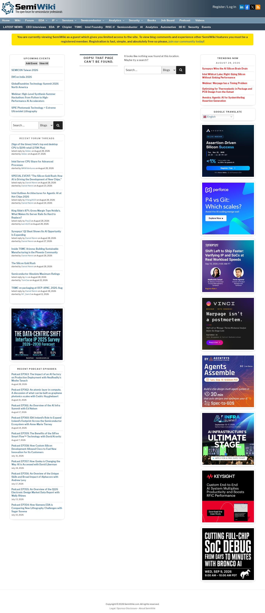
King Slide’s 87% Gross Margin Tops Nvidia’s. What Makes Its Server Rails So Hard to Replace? (36, 214)
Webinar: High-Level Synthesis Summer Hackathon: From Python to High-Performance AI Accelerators (33, 97)
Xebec (28, 151)
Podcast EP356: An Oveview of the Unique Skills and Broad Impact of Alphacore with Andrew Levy (35, 477)
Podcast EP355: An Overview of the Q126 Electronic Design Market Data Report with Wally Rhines (35, 492)
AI (141, 27)
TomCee (25, 280)
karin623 (25, 224)
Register (219, 7)
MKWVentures (28, 168)
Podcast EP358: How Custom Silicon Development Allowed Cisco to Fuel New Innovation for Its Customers (33, 449)
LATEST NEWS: (13, 27)
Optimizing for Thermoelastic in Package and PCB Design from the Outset (227, 90)
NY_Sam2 (26, 294)
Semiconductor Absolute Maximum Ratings (35, 273)
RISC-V (110, 27)
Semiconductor (91, 20)
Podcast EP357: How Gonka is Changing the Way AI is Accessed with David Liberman (35, 463)
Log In (231, 7)
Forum (29, 20)
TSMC (78, 27)
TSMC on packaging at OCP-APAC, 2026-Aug (36, 287)
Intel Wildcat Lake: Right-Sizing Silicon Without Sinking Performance (223, 76)
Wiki (17, 20)
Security (134, 20)
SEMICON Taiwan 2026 (24, 70)
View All (43, 63)
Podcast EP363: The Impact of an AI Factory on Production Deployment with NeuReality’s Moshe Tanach (36, 377)
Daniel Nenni (31, 182)
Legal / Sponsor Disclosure (123, 608)
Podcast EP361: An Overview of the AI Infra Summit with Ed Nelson (35, 407)
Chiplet (67, 27)
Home (6, 20)
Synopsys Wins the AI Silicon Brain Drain (225, 68)
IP (53, 20)
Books (151, 20)
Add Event (31, 63)
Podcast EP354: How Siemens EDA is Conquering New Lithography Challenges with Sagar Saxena (36, 508)
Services (67, 20)
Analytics (115, 20)
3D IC (182, 27)
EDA (41, 20)
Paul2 (28, 221)
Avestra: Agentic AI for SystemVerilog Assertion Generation (223, 99)
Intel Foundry (94, 27)
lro (26, 277)
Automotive (168, 27)
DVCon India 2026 (21, 76)
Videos (199, 20)
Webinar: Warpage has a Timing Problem (224, 83)
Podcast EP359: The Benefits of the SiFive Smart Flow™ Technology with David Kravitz (36, 435)
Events (206, 27)
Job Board (168, 20)
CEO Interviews (36, 27)
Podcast (184, 20)
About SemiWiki (147, 608)
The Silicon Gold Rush (23, 263)
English (211, 116)
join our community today (186, 41)
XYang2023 (30, 200)
